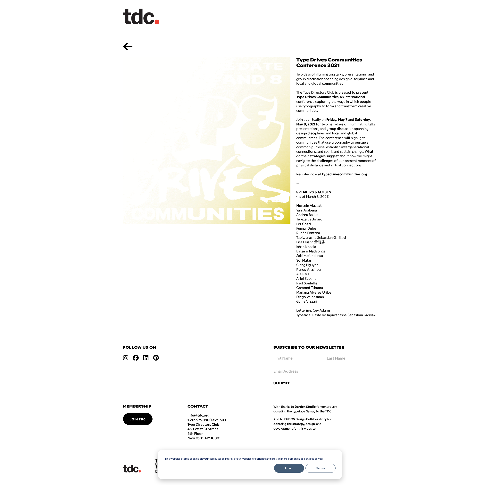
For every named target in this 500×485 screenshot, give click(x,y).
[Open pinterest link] (156, 357)
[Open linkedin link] (145, 357)
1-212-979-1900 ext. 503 (207, 420)
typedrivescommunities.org (344, 174)
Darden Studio (305, 406)
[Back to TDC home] (141, 16)
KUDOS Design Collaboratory (305, 419)
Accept (289, 468)
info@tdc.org (198, 415)
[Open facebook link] (136, 357)
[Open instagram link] (125, 357)
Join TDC (138, 419)
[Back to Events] (127, 46)
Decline (320, 468)
